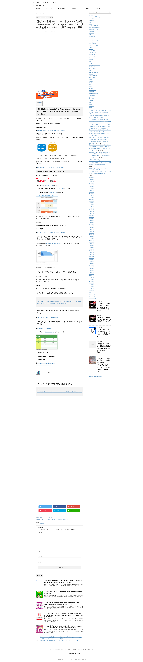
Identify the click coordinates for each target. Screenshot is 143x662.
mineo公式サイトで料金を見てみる (46, 328)
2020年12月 (91, 209)
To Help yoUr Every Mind (72, 656)
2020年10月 (91, 213)
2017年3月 (91, 286)
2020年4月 (91, 224)
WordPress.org (92, 298)
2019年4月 (91, 245)
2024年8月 (91, 183)
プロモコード (92, 66)
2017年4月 (91, 284)
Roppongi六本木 (92, 41)
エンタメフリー (44, 519)
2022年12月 (91, 192)
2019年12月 (91, 231)
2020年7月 (91, 218)
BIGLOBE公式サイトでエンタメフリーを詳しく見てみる (51, 130)
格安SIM (50, 517)
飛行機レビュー (92, 107)
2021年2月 (91, 206)
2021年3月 (91, 204)
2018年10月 (91, 256)
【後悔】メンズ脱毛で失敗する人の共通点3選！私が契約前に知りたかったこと (104, 320)
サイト (39, 562)
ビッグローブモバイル (53, 519)
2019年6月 (91, 242)
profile (90, 38)
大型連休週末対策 (93, 75)
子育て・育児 (92, 77)
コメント (40, 532)
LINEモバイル (49, 185)
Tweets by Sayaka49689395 (95, 376)
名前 (39, 551)
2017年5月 (91, 283)
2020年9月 (91, 215)
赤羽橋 (90, 104)
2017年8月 (91, 281)
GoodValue (91, 31)
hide (40, 102)
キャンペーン (40, 517)
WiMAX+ (91, 49)
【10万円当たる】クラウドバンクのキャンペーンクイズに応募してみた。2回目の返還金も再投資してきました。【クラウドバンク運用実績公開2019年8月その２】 (63, 615)
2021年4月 (91, 202)
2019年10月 (91, 234)
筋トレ (90, 97)
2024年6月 (91, 185)
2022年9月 (91, 193)
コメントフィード (93, 296)
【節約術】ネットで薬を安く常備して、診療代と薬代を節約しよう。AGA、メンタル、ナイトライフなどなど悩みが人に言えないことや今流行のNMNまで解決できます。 (104, 365)
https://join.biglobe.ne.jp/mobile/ (53, 243)
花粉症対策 (91, 100)
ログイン (91, 292)
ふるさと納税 (92, 50)
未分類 (90, 86)
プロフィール (86, 8)
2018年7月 (91, 261)
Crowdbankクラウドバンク (95, 25)
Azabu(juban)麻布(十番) (94, 17)
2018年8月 (91, 259)
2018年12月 (91, 252)
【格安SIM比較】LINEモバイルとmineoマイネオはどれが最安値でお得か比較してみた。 (59, 392)
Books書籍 (91, 18)
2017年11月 (91, 275)
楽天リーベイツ (92, 90)
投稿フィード (92, 294)
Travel (90, 47)
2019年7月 (91, 240)
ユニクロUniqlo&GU (93, 72)
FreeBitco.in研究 (62, 8)
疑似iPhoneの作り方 (38, 8)
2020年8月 (91, 217)
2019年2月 (91, 249)
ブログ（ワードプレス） (94, 65)
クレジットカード (93, 56)
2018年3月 (91, 268)
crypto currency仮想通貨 (94, 27)
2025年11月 (91, 181)
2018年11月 (91, 254)
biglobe (38, 519)
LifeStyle (91, 34)
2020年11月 (91, 211)
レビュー (91, 74)
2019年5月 (91, 243)
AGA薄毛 (91, 15)
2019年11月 (91, 233)
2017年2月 (91, 288)
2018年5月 (91, 265)
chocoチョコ (92, 22)
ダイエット (91, 58)
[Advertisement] (59, 47)
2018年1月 (91, 272)
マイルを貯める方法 (93, 68)
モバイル (45, 517)
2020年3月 (91, 226)
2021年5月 (91, 201)
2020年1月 (91, 229)
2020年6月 (91, 220)
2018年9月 (91, 258)
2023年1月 (91, 190)
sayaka (42, 523)
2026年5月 (91, 177)
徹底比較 (91, 81)
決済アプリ (91, 91)
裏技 (90, 102)
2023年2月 (91, 188)
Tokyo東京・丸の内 (93, 45)
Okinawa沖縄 (92, 36)
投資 (90, 84)
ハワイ (90, 61)
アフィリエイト (92, 52)
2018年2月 (91, 270)
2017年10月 (91, 277)
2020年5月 (91, 222)
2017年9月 (91, 279)
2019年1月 (91, 250)
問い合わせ (98, 8)
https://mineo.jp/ (49, 332)
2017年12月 (91, 274)
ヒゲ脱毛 (91, 63)
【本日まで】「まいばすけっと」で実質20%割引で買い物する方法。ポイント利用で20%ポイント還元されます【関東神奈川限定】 (63, 626)
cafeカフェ (91, 20)
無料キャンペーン (66, 519)
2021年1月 (91, 208)
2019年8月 (91, 238)
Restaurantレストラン (94, 40)
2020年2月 (91, 227)
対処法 (90, 79)
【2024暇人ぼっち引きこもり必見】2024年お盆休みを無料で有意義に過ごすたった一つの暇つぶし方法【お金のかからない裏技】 (100, 126)
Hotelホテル (91, 33)
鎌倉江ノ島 (91, 106)
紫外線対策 (91, 99)
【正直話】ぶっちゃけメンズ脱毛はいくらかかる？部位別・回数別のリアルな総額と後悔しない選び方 (100, 112)
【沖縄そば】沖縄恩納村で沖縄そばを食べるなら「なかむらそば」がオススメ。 (60, 640)
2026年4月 (91, 179)
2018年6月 (91, 263)
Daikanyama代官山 (93, 29)
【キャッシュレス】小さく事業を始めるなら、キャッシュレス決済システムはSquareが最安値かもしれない (100, 121)
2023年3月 (91, 186)
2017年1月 (91, 290)
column (90, 24)
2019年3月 (91, 247)
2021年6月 (91, 199)
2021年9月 (91, 197)
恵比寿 (90, 82)
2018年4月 (91, 267)
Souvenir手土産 (92, 43)
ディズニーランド (93, 59)
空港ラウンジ (92, 95)
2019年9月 (91, 236)
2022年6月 (91, 195)
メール (40, 556)
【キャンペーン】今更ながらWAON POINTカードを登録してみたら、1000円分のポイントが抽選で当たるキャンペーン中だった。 (63, 603)
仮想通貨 (74, 8)
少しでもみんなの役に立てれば (45, 2)
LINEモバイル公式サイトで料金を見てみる (47, 317)
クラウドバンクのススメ (50, 8)
